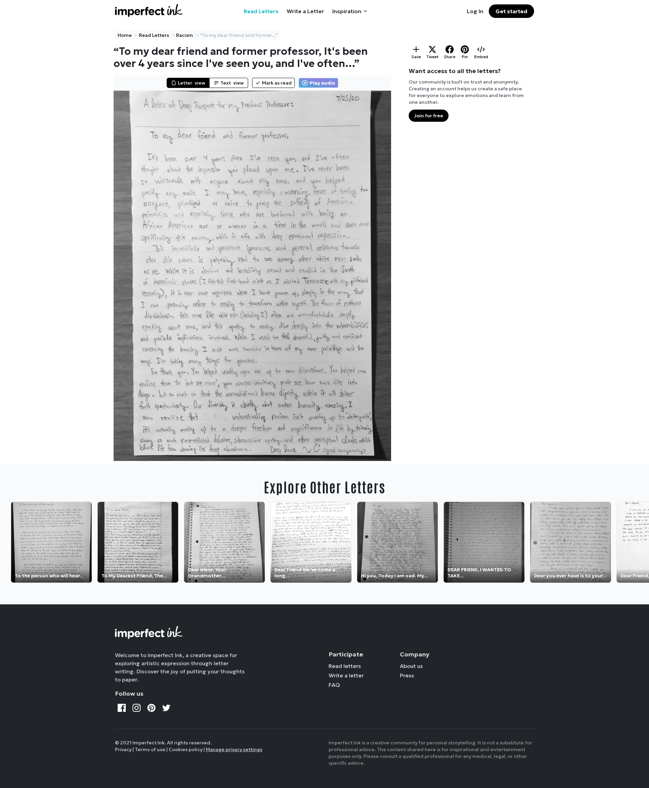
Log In (475, 11)
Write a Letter (305, 11)
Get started (511, 11)
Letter (191, 83)
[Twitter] (166, 708)
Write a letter (346, 675)
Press (407, 675)
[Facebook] (121, 708)
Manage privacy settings (234, 749)
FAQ (334, 684)
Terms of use (150, 749)
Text (232, 83)
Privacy (123, 749)
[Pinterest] (151, 708)
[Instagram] (136, 708)
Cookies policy (185, 749)
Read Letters (261, 11)
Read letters (345, 666)
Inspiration (346, 11)
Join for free (428, 116)
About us (411, 666)
